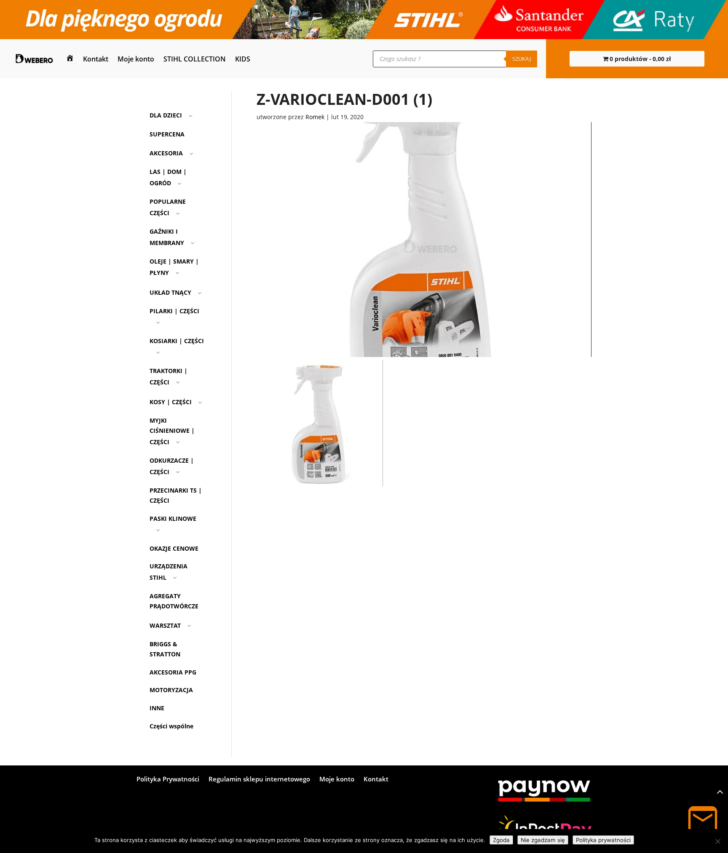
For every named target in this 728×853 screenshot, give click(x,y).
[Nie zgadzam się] (717, 841)
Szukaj (521, 58)
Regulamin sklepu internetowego (259, 779)
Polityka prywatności (603, 840)
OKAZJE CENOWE (174, 548)
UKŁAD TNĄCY (170, 292)
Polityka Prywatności (167, 779)
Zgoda (501, 840)
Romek (314, 117)
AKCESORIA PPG (173, 672)
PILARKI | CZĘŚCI (174, 311)
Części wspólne (171, 726)
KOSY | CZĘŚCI (171, 402)
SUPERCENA (167, 134)
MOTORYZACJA (171, 690)
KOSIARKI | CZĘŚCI (177, 341)
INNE (157, 708)
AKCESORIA (166, 153)
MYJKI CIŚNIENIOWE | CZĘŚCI (172, 431)
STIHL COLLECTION (194, 59)
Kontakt (95, 59)
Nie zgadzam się (543, 840)
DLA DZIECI (166, 115)
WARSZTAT (165, 625)
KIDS (242, 59)
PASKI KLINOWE (173, 518)
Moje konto (136, 59)
